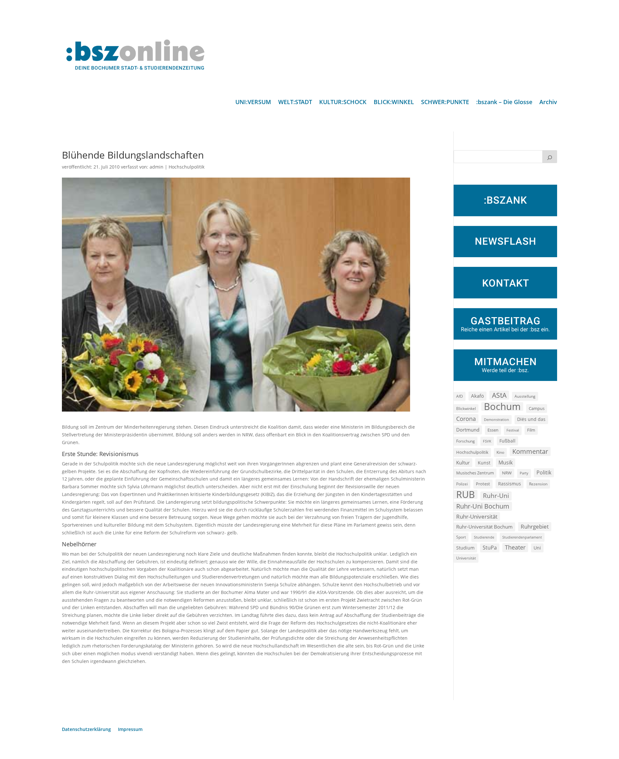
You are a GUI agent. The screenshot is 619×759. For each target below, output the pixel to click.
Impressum (130, 729)
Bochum (502, 406)
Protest (483, 484)
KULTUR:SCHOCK (343, 103)
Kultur (463, 462)
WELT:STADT (295, 103)
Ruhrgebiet (535, 526)
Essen (492, 430)
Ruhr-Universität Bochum (484, 526)
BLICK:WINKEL (394, 103)
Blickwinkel (466, 408)
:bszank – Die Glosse (504, 103)
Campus (537, 408)
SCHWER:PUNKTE (445, 103)
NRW (507, 473)
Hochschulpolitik (186, 167)
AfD (459, 396)
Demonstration (496, 419)
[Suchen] (549, 156)
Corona (466, 418)
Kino (500, 452)
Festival (512, 430)
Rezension (538, 484)
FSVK (487, 441)
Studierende (484, 537)
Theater (515, 547)
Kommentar (530, 451)
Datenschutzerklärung (86, 729)
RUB (465, 494)
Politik (543, 472)
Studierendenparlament (522, 537)
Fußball (507, 441)
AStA (499, 395)
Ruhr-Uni (496, 495)
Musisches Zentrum (475, 473)
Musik (505, 462)
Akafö (477, 396)
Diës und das (531, 419)
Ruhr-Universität (476, 516)
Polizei (462, 483)
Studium (465, 548)
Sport (461, 537)
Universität (466, 557)
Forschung (465, 441)
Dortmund (467, 429)
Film (531, 430)
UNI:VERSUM (253, 103)
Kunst (484, 463)
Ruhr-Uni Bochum (482, 506)
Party (524, 473)
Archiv (548, 103)
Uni (537, 548)
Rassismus (509, 484)
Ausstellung (525, 396)
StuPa (490, 547)
